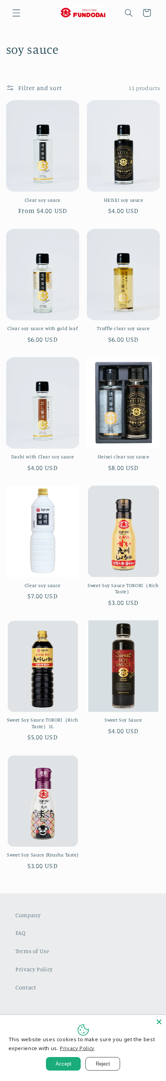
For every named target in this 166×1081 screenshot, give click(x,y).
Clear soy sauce (43, 200)
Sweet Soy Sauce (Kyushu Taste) (42, 855)
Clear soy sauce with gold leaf (42, 328)
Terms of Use (32, 951)
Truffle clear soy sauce (123, 328)
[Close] (159, 1022)
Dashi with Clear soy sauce (42, 457)
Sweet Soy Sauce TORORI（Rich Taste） (123, 588)
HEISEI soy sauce (123, 200)
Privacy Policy (34, 969)
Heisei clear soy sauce (123, 457)
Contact (25, 987)
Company (28, 915)
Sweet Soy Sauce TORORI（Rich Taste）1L (42, 723)
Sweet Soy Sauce (123, 720)
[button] (16, 13)
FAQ (20, 932)
